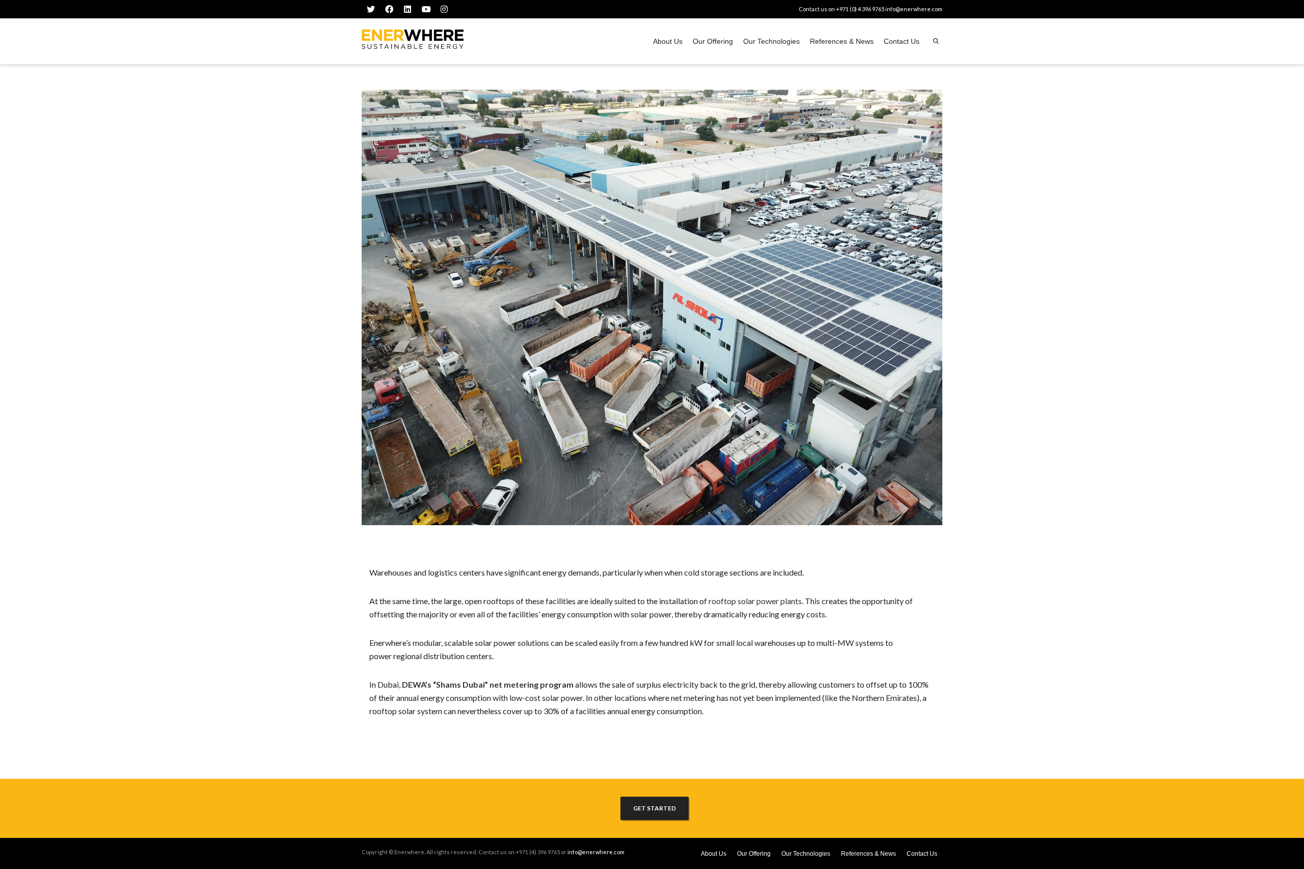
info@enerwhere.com (913, 9)
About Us (668, 41)
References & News (842, 41)
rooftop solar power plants (755, 601)
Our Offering (713, 41)
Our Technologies (771, 41)
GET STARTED (654, 808)
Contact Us (901, 41)
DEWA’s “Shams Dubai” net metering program (488, 684)
